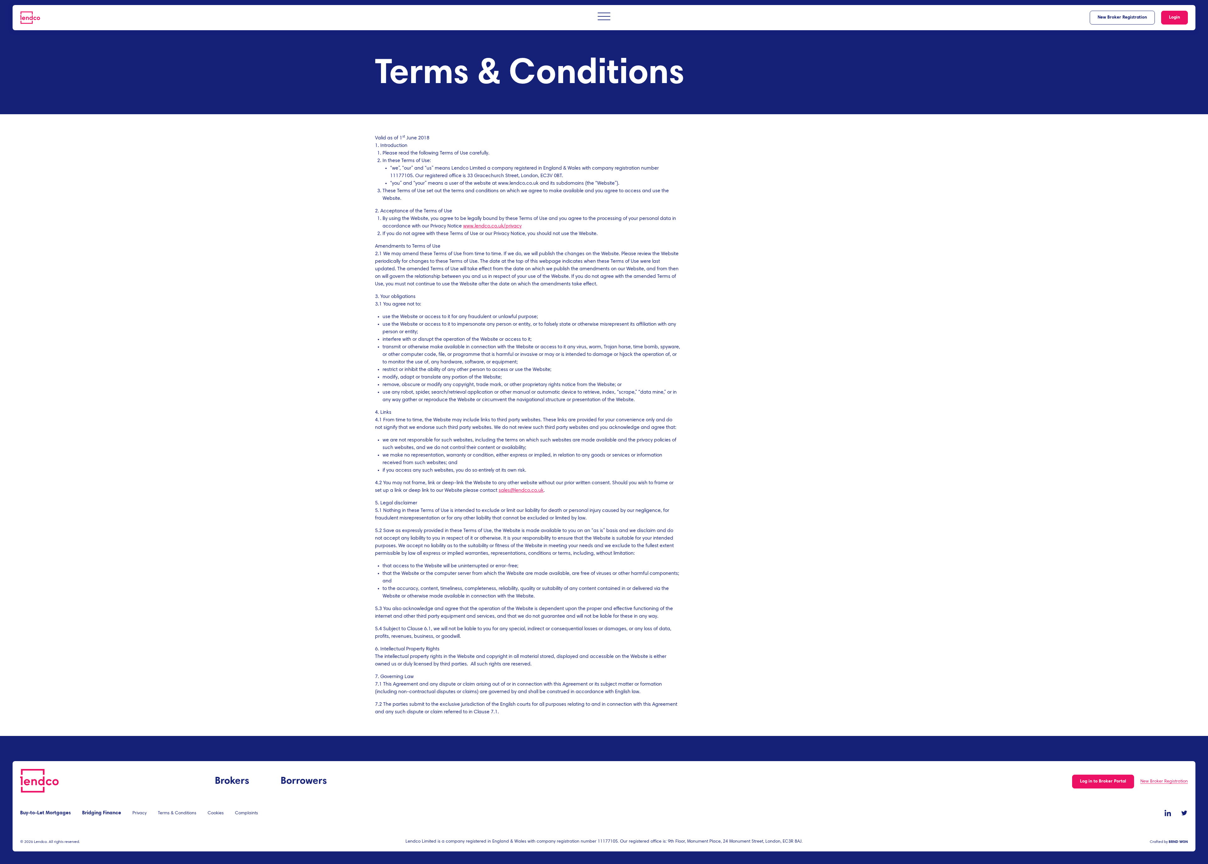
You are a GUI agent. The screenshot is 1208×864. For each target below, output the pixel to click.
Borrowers (304, 781)
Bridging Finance (101, 813)
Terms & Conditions (177, 813)
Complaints (246, 813)
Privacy (139, 813)
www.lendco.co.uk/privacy (492, 226)
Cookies (216, 813)
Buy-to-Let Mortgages (45, 813)
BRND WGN (1178, 842)
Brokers (232, 781)
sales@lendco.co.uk (521, 490)
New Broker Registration (1122, 17)
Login (1174, 17)
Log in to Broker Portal (1103, 781)
